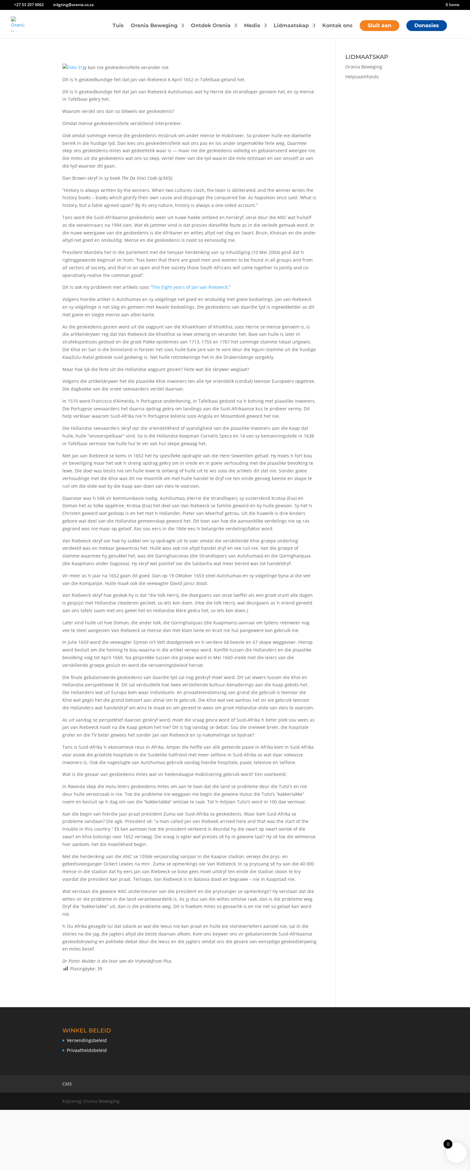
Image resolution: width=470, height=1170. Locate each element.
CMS (67, 1084)
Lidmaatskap (291, 25)
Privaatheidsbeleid (87, 1050)
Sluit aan (379, 25)
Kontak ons (337, 25)
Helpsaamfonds (362, 77)
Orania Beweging (154, 25)
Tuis (118, 25)
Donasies (426, 25)
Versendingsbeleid (87, 1040)
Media (252, 25)
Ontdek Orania (211, 25)
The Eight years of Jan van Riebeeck (190, 287)
